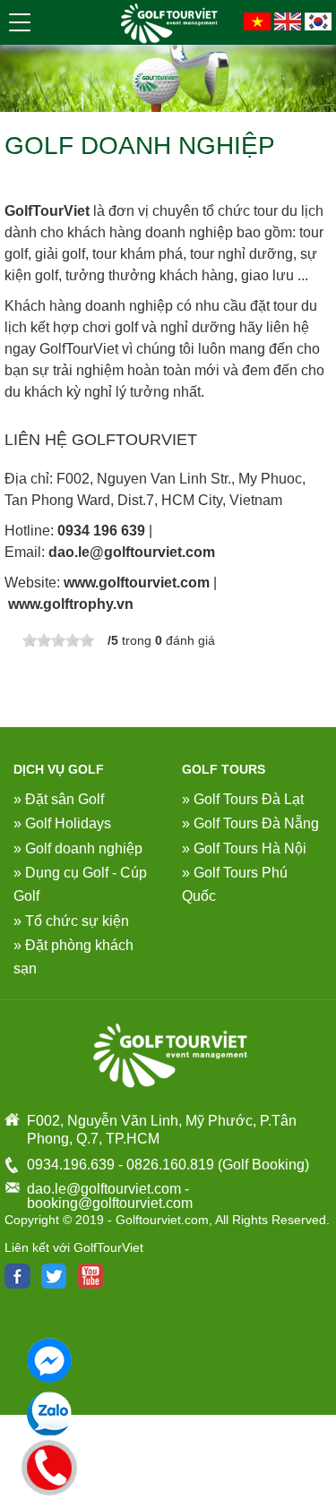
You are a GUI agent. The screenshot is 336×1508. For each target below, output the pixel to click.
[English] (287, 20)
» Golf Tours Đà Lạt (243, 799)
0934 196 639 (101, 530)
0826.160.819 (170, 1164)
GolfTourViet (47, 210)
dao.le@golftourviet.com (131, 552)
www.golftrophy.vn (71, 604)
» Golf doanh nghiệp (77, 848)
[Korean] (318, 20)
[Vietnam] (257, 20)
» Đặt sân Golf (58, 799)
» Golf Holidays (62, 823)
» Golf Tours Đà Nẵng (250, 823)
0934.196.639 (71, 1164)
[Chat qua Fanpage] (49, 1360)
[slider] (58, 640)
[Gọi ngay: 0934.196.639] (50, 1465)
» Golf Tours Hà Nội (244, 848)
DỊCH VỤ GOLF (58, 769)
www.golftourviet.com (137, 582)
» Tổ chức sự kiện (71, 921)
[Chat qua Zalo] (49, 1414)
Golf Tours (223, 769)
